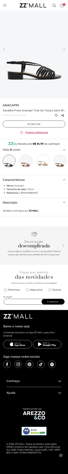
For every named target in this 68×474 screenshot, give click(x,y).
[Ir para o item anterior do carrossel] (4, 50)
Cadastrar (53, 301)
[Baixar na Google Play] (47, 344)
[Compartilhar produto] (62, 115)
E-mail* (8, 297)
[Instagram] (18, 364)
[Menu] (5, 5)
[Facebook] (7, 364)
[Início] (33, 5)
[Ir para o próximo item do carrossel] (64, 50)
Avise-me (34, 124)
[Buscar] (54, 5)
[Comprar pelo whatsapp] (60, 455)
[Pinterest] (29, 364)
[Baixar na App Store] (17, 344)
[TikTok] (41, 364)
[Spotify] (52, 364)
